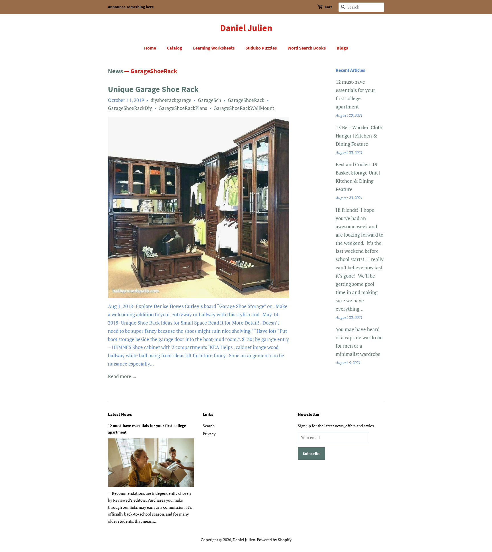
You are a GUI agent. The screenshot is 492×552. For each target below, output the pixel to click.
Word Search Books (307, 48)
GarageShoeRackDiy (130, 108)
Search (209, 425)
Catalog (174, 48)
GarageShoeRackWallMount (244, 108)
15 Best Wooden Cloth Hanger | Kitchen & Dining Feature (359, 135)
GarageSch (209, 100)
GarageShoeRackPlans (183, 108)
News (115, 71)
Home (150, 48)
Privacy (209, 433)
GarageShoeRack (246, 100)
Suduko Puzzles (261, 48)
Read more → (122, 376)
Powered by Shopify (274, 539)
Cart (328, 6)
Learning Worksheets (214, 48)
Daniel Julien (246, 27)
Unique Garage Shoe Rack (153, 89)
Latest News (120, 414)
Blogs (342, 48)
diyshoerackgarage (171, 100)
